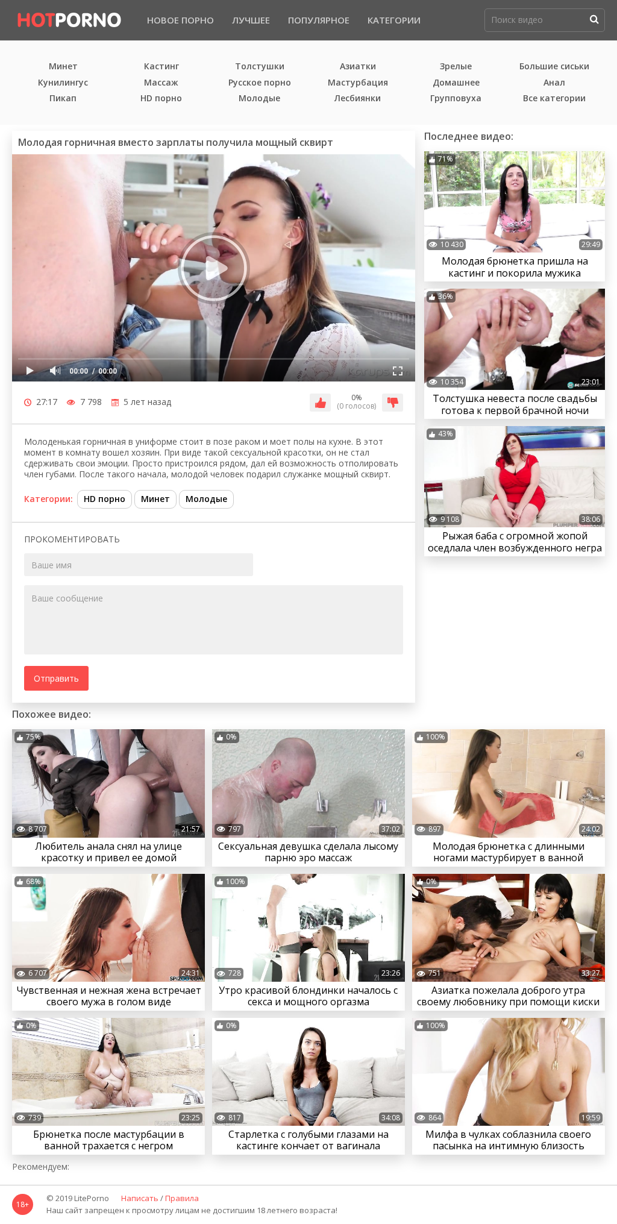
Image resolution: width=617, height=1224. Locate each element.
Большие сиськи (554, 66)
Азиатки (358, 66)
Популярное (318, 20)
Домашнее (456, 83)
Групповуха (455, 98)
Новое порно (180, 20)
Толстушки (259, 66)
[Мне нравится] (320, 403)
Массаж (161, 83)
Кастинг (161, 66)
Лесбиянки (357, 98)
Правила (182, 1199)
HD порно (161, 98)
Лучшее (251, 20)
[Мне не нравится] (392, 403)
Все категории (554, 98)
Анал (554, 83)
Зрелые (456, 66)
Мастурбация (358, 83)
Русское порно (259, 83)
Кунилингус (63, 83)
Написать (139, 1199)
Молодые (259, 98)
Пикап (63, 98)
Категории (394, 20)
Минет (63, 66)
